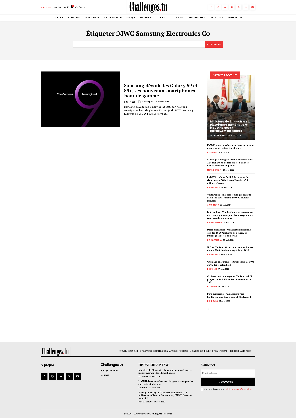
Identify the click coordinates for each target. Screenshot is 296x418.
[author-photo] (140, 101)
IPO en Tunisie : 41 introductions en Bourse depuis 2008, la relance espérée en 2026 (230, 249)
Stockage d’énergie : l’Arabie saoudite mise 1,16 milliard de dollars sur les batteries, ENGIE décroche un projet (230, 162)
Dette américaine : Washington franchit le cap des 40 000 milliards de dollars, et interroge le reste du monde (229, 232)
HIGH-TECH (130, 102)
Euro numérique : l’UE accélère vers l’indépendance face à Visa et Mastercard (229, 295)
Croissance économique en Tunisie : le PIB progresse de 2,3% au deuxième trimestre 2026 (229, 279)
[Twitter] (238, 7)
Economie (212, 152)
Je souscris (226, 382)
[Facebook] (211, 7)
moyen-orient (214, 170)
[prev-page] (209, 309)
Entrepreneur (214, 222)
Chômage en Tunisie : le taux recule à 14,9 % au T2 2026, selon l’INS (230, 263)
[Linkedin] (225, 7)
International (214, 240)
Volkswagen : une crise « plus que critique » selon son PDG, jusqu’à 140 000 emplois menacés (230, 197)
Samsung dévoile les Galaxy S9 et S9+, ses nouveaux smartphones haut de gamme (161, 90)
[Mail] (231, 7)
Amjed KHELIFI (217, 135)
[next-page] (214, 309)
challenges (147, 101)
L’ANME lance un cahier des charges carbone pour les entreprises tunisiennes (230, 147)
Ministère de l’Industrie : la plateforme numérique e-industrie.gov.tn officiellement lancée (230, 126)
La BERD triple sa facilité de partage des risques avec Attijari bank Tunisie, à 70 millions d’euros (228, 180)
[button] (62, 7)
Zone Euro (212, 301)
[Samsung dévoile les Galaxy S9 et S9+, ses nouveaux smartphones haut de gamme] (80, 99)
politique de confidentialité (238, 389)
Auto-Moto (213, 205)
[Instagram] (218, 7)
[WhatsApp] (245, 7)
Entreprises (213, 187)
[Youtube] (252, 7)
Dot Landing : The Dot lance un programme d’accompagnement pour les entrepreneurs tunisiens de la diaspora (230, 215)
